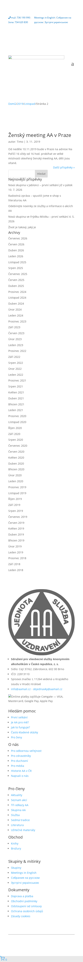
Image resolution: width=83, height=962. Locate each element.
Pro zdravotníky (21, 756)
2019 (20, 104)
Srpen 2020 (15, 439)
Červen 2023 (16, 333)
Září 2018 (14, 564)
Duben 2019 (16, 534)
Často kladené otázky (24, 732)
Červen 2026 (16, 244)
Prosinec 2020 (17, 416)
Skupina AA (18, 810)
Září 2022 (14, 357)
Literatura (17, 825)
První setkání (19, 717)
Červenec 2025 (17, 274)
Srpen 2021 (15, 386)
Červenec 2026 (17, 238)
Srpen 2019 (15, 511)
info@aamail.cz (21, 689)
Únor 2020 (15, 475)
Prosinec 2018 (17, 558)
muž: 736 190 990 (20, 17)
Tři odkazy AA (19, 805)
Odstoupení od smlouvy (26, 906)
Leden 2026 (15, 256)
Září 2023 (14, 327)
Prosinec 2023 (17, 321)
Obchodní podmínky (24, 901)
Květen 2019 (16, 528)
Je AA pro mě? (20, 722)
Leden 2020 (15, 481)
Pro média (17, 766)
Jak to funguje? (20, 727)
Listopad (29, 104)
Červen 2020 (16, 451)
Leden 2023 (15, 345)
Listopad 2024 (17, 297)
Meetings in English (44, 17)
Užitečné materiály (23, 830)
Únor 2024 (15, 309)
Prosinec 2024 (17, 292)
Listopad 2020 (17, 422)
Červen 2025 (16, 280)
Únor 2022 (15, 369)
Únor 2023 (15, 339)
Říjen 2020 (15, 428)
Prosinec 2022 (17, 351)
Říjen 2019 (15, 499)
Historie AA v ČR (21, 771)
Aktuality (16, 795)
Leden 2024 (15, 315)
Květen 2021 (16, 392)
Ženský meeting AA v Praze (39, 135)
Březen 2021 (16, 404)
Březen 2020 (16, 469)
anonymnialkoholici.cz (63, 938)
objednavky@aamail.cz (47, 689)
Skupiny (16, 868)
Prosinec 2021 (17, 380)
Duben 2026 (16, 250)
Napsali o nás (20, 776)
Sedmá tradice (20, 820)
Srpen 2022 (15, 363)
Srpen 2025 (15, 268)
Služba (15, 815)
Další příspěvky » (64, 167)
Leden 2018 (15, 570)
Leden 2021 (15, 410)
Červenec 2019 (17, 517)
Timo (20, 141)
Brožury (16, 848)
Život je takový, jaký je (22, 227)
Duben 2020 (16, 463)
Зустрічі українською (56, 22)
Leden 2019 (15, 552)
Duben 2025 (16, 286)
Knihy (14, 843)
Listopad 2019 (17, 493)
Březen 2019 (16, 540)
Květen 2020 (16, 457)
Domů (12, 104)
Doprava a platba (22, 896)
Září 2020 (14, 434)
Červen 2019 (16, 523)
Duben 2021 (16, 398)
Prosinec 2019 (17, 487)
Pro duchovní (19, 761)
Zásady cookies (20, 916)
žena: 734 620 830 (18, 22)
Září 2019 (14, 505)
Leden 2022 (15, 374)
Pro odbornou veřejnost (26, 751)
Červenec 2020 (17, 445)
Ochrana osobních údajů (27, 911)
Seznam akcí (19, 800)
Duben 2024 (16, 303)
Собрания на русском (25, 878)
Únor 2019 (15, 546)
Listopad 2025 (17, 262)
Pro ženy (16, 737)
